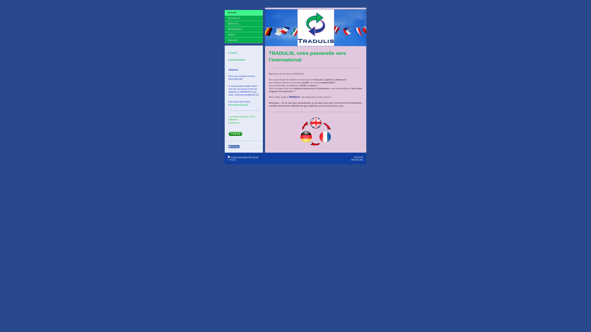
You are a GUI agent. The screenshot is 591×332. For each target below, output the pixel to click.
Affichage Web (357, 159)
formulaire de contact (239, 105)
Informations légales (237, 60)
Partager (235, 147)
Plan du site (253, 157)
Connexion (358, 157)
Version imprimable (239, 157)
